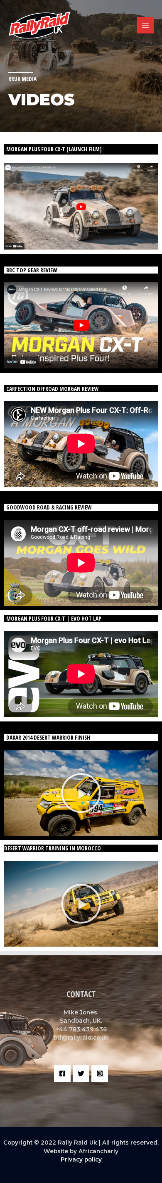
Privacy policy (81, 1159)
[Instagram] (99, 1073)
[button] (81, 793)
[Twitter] (81, 1073)
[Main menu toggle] (145, 25)
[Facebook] (62, 1073)
